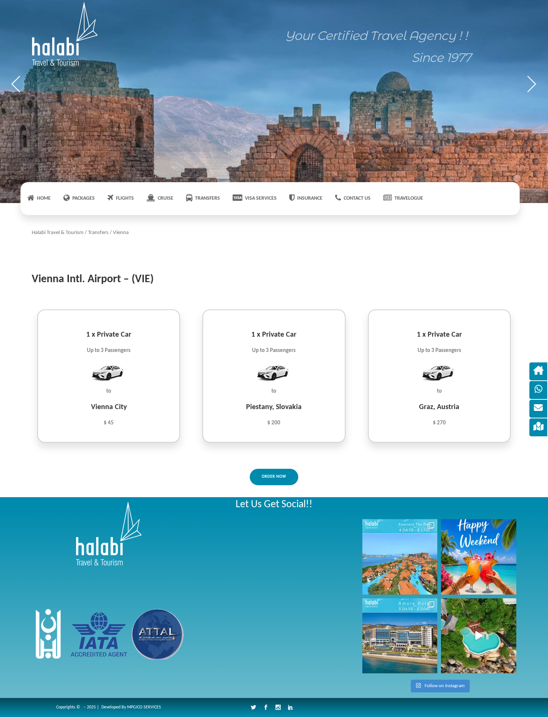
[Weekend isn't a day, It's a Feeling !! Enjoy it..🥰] (478, 557)
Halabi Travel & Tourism (58, 233)
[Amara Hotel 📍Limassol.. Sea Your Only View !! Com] (400, 636)
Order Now (274, 477)
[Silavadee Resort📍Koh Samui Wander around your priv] (478, 636)
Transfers (98, 233)
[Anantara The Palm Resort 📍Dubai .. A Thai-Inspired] (400, 557)
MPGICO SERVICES (144, 707)
